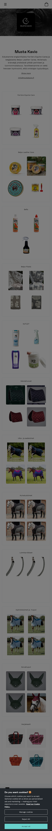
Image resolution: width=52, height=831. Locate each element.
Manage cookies (26, 812)
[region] (26, 809)
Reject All (26, 819)
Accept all (26, 826)
